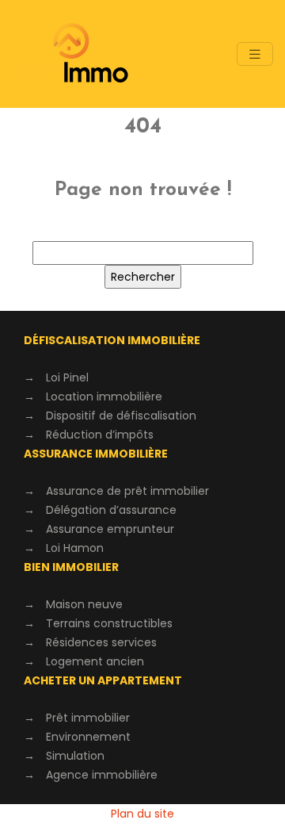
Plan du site (142, 814)
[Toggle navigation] (255, 54)
